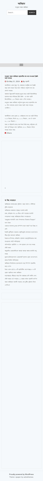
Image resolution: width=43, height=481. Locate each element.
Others (9, 133)
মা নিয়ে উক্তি (9, 111)
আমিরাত (21, 3)
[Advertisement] (21, 41)
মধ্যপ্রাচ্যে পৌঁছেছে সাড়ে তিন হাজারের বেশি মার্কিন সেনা (20, 276)
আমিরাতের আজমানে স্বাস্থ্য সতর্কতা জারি (16, 210)
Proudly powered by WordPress (21, 474)
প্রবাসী (27, 81)
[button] (21, 65)
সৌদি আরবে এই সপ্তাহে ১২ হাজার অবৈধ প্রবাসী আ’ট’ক (21, 279)
